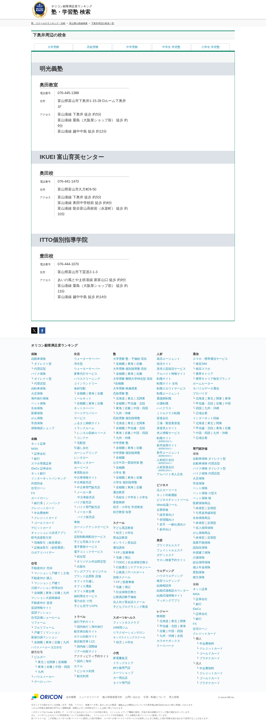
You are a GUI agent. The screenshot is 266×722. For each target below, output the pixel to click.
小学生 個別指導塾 (125, 482)
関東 (183, 621)
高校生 (120, 497)
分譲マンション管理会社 (47, 587)
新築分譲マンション (44, 637)
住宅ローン (38, 488)
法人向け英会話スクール (129, 602)
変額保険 (198, 572)
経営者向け (167, 514)
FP (118, 552)
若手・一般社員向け (173, 524)
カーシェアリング (85, 452)
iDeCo (197, 608)
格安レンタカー (84, 462)
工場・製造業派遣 (168, 423)
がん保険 (37, 418)
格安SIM (201, 363)
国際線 (93, 646)
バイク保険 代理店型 (206, 473)
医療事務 (128, 552)
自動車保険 (38, 358)
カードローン (40, 498)
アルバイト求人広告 (170, 474)
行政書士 (122, 567)
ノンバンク (53, 503)
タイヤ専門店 (122, 682)
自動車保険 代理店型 (206, 463)
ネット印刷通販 (167, 495)
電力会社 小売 (83, 601)
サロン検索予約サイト (171, 560)
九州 (66, 592)
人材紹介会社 (165, 461)
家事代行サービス (85, 373)
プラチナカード (210, 658)
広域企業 (201, 413)
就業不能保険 (201, 542)
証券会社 (40, 453)
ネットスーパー (84, 408)
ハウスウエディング (170, 575)
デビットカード (41, 527)
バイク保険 (38, 373)
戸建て (56, 573)
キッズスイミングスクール (129, 637)
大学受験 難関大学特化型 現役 (133, 378)
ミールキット (82, 398)
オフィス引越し (84, 581)
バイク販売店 (82, 502)
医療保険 (37, 413)
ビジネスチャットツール (173, 499)
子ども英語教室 (123, 527)
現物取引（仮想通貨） (48, 542)
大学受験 (53, 47)
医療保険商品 (201, 503)
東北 (41, 662)
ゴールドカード (44, 522)
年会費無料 (41, 512)
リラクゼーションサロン (129, 632)
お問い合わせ (132, 697)
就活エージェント (168, 358)
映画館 (161, 616)
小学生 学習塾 (210, 47)
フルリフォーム (44, 627)
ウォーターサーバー (87, 358)
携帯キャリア (204, 373)
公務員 (120, 572)
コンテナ (83, 438)
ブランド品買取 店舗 (87, 576)
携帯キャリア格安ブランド (213, 378)
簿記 (128, 557)
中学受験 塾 (120, 442)
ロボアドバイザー (42, 552)
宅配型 (81, 442)
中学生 (132, 497)
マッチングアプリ (168, 600)
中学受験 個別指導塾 (126, 452)
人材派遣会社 (165, 468)
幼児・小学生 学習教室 (128, 507)
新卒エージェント (168, 454)
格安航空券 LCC (84, 641)
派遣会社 (162, 418)
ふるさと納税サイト (87, 423)
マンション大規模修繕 (45, 597)
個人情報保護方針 (112, 697)
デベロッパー (43, 681)
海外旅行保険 (40, 398)
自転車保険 (38, 388)
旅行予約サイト (84, 621)
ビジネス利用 (85, 671)
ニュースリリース (89, 697)
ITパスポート (136, 572)
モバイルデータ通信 (206, 388)
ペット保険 (38, 403)
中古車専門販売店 (88, 487)
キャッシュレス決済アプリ (48, 532)
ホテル (78, 666)
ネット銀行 (38, 473)
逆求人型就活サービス (171, 368)
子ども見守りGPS (85, 606)
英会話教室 (120, 537)
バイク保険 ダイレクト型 (209, 468)
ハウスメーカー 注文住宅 (46, 647)
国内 (80, 661)
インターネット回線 (206, 418)
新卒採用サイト (167, 447)
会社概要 (71, 697)
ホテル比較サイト (85, 636)
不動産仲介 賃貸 (41, 602)
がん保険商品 (201, 532)
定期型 (211, 508)
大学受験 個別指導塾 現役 (130, 368)
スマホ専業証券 (41, 463)
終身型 (200, 508)
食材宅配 (80, 388)
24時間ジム (120, 627)
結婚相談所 (164, 585)
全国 (180, 635)
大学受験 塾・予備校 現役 (130, 358)
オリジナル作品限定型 (91, 561)
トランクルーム (84, 428)
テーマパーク (165, 645)
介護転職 (162, 403)
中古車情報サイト (85, 477)
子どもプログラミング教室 (130, 606)
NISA (34, 448)
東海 (49, 592)
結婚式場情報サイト (170, 595)
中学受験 (132, 47)
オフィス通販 (82, 586)
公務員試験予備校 (124, 597)
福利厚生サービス (85, 596)
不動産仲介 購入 (41, 578)
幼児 (119, 532)
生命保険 (37, 408)
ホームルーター (203, 383)
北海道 (120, 398)
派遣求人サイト (167, 428)
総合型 (81, 556)
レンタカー (81, 457)
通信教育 (119, 492)
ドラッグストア (123, 663)
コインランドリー (85, 383)
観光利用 (83, 676)
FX (33, 493)
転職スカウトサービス (171, 388)
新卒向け (165, 529)
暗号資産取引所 (41, 537)
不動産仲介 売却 (41, 568)
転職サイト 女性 (167, 383)
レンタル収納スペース (91, 433)
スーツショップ (123, 672)
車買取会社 (81, 472)
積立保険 (198, 577)
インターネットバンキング (48, 478)
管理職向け (167, 519)
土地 (66, 573)
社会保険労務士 (138, 562)
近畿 (57, 592)
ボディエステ (165, 555)
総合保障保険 (201, 562)
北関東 (51, 662)
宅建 (119, 557)
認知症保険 (200, 547)
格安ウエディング (168, 580)
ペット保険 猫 (202, 498)
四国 (199, 408)
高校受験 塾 (120, 393)
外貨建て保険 (201, 552)
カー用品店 (120, 677)
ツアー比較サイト (85, 651)
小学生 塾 (119, 472)
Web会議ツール (167, 504)
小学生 (143, 497)
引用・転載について (154, 697)
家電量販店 (120, 658)
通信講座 (119, 547)
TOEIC (120, 562)
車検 (77, 522)
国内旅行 (83, 626)
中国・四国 (62, 666)
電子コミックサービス (88, 551)
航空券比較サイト (85, 631)
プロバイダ (200, 393)
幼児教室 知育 (122, 512)
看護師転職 (164, 398)
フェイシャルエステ (170, 550)
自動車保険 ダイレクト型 (209, 458)
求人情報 (174, 697)
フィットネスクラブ (126, 622)
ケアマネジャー (141, 567)
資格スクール (122, 577)
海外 (88, 661)
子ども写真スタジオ (87, 541)
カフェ (78, 531)
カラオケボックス (168, 640)
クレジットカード (42, 508)
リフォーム (38, 622)
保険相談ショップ (42, 428)
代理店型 (40, 368)
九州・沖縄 (123, 413)
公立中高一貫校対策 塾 (128, 462)
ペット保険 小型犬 (205, 493)
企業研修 (162, 509)
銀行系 (38, 503)
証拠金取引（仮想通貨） (50, 547)
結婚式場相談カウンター (173, 590)
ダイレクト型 (43, 363)
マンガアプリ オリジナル (90, 571)
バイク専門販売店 (88, 507)
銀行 (37, 458)
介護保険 (198, 557)
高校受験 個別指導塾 (126, 418)
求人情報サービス (168, 433)
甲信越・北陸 (136, 403)
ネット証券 (38, 443)
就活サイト (164, 363)
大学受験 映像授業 (125, 388)
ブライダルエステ (168, 545)
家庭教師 (119, 502)
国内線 (81, 646)
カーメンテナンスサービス (91, 527)
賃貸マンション (41, 612)
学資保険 (37, 423)
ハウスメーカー (44, 676)
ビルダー (40, 657)
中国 (228, 403)
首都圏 (38, 592)
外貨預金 (37, 483)
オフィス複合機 (84, 591)
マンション (41, 573)
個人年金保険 (201, 567)
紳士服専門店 (122, 667)
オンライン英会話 (124, 542)
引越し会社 (81, 447)
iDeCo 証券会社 (41, 468)
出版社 (81, 566)
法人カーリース (167, 490)
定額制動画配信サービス (90, 536)
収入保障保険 (204, 527)
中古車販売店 (82, 482)
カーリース (81, 467)
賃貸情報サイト (41, 607)
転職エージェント (168, 393)
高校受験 (93, 47)
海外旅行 (97, 626)
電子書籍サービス (85, 546)
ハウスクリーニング (87, 378)
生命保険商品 (201, 517)
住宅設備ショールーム (45, 617)
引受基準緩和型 (206, 512)
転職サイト (164, 378)
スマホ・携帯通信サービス (210, 358)
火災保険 (37, 393)
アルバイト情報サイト (171, 373)
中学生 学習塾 (171, 47)
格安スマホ (203, 368)
